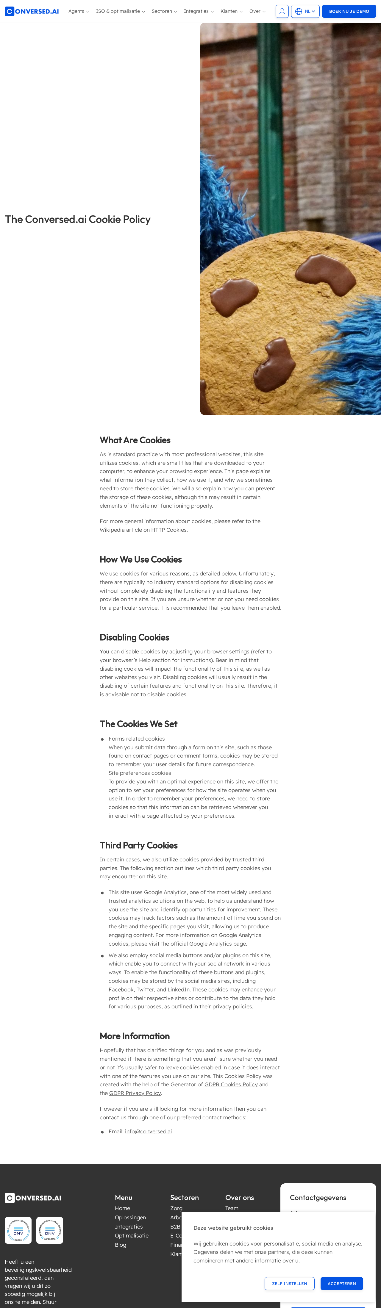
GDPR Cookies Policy (231, 1084)
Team (231, 1208)
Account (282, 11)
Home (122, 1208)
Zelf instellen (289, 1283)
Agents (76, 11)
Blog (120, 1244)
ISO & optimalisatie (118, 11)
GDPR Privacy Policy (135, 1093)
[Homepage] (32, 11)
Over (254, 11)
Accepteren (342, 1283)
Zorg (176, 1208)
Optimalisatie (132, 1235)
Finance (180, 1244)
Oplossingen (130, 1217)
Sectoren (162, 11)
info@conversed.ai (148, 1131)
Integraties (196, 11)
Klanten (229, 11)
